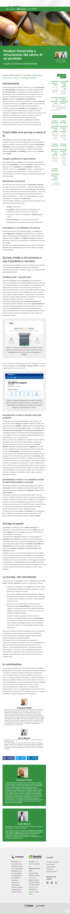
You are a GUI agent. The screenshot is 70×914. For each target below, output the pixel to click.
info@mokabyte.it (51, 871)
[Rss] (56, 883)
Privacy (31, 891)
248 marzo (21, 9)
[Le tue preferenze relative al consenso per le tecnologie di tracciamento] (67, 911)
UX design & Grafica (28, 78)
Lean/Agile (27, 75)
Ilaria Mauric (24, 738)
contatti (48, 867)
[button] (40, 10)
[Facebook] (47, 883)
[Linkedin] (52, 883)
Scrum (16, 78)
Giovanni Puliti (24, 708)
